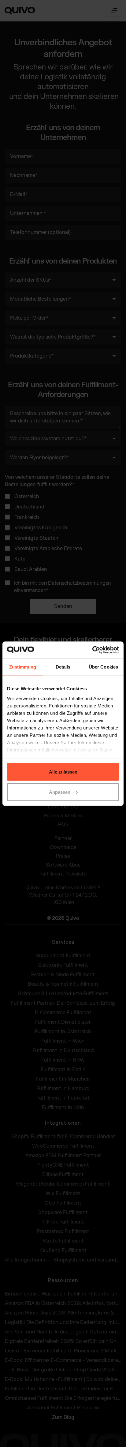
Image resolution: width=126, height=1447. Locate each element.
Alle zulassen (63, 771)
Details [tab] (63, 666)
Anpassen (59, 791)
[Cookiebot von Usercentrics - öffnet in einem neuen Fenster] (92, 650)
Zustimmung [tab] (22, 666)
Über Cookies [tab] (103, 666)
